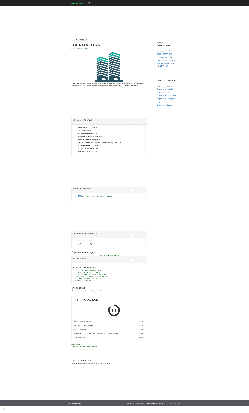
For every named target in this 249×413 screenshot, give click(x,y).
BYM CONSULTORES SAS (166, 60)
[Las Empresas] (77, 3)
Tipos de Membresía (174, 403)
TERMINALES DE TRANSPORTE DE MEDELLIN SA (93, 277)
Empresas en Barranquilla (166, 95)
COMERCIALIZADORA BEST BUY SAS (89, 279)
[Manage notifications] (4, 408)
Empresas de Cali (78, 344)
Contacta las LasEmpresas (135, 403)
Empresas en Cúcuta (164, 105)
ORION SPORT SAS (164, 54)
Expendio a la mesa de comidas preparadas (85, 346)
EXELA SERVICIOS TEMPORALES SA (89, 271)
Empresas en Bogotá (164, 86)
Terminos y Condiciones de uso (156, 403)
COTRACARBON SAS (165, 57)
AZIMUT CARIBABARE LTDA (86, 280)
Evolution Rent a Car (164, 51)
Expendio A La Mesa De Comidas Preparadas (98, 196)
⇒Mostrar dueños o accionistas (109, 255)
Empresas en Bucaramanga (167, 102)
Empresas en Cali (163, 92)
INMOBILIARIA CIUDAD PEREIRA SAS (165, 64)
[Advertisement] (58, 19)
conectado (89, 363)
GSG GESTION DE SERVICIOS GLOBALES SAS (92, 275)
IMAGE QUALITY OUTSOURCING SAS (89, 273)
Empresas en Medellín (165, 89)
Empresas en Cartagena (166, 98)
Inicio (88, 3)
